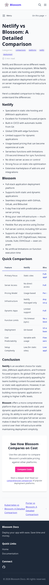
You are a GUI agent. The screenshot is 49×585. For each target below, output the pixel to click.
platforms (32, 50)
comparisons (21, 50)
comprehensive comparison (19, 480)
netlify (41, 50)
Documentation (10, 553)
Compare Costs (24, 469)
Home (5, 549)
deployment (7, 54)
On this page (38, 15)
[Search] (39, 4)
